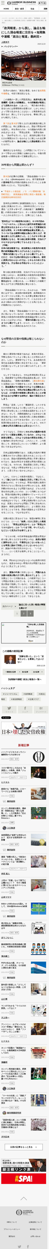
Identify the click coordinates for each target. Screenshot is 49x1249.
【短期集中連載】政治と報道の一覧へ (24, 679)
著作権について (35, 1229)
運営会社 (12, 1236)
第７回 (6, 123)
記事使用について (35, 1222)
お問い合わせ (35, 1236)
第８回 (14, 123)
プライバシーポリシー (12, 1229)
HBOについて (12, 1222)
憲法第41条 (39, 381)
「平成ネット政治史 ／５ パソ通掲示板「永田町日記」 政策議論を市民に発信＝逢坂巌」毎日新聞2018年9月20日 (23, 194)
